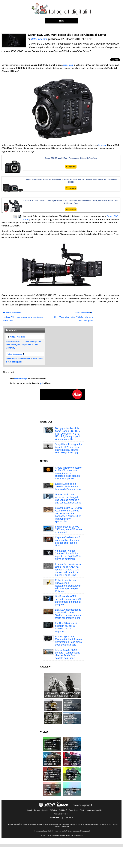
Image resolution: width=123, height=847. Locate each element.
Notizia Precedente (13, 312)
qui (41, 383)
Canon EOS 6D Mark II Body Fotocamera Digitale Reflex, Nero (71, 158)
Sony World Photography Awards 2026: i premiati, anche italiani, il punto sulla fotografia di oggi (68, 448)
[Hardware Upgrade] (47, 807)
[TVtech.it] (63, 807)
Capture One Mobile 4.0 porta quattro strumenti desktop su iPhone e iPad (67, 541)
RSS (82, 810)
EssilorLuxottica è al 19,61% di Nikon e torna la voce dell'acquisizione (68, 487)
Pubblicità (63, 810)
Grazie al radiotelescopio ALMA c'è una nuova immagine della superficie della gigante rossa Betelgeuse (68, 473)
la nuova (102, 145)
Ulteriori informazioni (62, 826)
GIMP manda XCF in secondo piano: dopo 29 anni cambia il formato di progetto (68, 600)
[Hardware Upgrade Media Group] (82, 807)
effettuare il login (20, 378)
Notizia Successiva (82, 312)
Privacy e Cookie (41, 810)
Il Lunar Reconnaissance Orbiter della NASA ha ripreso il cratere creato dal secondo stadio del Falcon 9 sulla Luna (68, 569)
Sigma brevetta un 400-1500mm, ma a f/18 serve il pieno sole (68, 529)
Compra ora (71, 167)
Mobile (69, 817)
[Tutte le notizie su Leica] (62, 399)
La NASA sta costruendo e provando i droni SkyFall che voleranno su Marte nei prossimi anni (68, 614)
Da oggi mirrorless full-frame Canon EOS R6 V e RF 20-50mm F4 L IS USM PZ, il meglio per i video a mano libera (68, 433)
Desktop (54, 817)
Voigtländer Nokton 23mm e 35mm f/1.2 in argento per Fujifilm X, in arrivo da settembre (68, 555)
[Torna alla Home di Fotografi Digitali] (62, 14)
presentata (68, 65)
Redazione (73, 810)
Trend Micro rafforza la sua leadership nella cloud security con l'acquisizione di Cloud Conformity (23, 344)
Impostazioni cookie (94, 810)
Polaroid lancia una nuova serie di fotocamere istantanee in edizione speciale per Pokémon (68, 585)
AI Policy (53, 810)
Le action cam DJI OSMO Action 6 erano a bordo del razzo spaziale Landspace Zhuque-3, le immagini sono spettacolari (68, 515)
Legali (29, 810)
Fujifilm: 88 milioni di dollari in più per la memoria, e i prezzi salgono (66, 627)
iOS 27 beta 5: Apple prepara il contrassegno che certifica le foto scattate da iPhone (67, 654)
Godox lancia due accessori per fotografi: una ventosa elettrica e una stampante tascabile (68, 498)
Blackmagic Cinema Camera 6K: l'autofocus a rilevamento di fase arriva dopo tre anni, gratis (68, 640)
